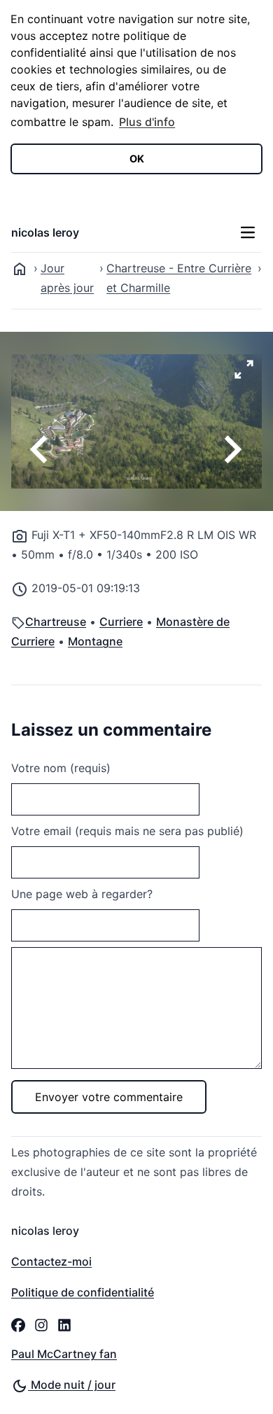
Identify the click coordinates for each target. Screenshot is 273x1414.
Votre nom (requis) (61, 768)
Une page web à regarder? (82, 894)
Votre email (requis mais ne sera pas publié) (127, 831)
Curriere (121, 622)
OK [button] (137, 158)
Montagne (95, 641)
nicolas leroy (45, 232)
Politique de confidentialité (82, 1292)
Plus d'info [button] (147, 122)
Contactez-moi (51, 1261)
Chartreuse (55, 622)
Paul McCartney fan (64, 1354)
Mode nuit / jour (71, 1385)
